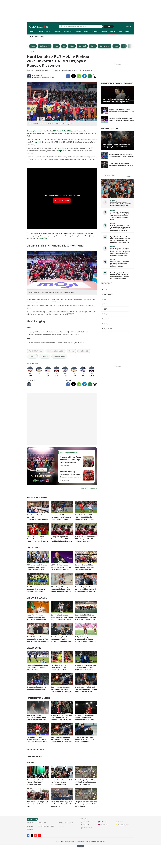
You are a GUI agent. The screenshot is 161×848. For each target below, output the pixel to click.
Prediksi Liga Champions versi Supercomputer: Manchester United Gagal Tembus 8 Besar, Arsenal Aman (84, 717)
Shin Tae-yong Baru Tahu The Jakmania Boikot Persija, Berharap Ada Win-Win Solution (61, 639)
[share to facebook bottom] (68, 384)
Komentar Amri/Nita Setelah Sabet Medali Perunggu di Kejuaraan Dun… (121, 119)
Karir (61, 826)
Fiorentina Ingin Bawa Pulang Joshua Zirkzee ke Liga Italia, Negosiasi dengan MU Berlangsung (37, 739)
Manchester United (38, 698)
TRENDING (106, 283)
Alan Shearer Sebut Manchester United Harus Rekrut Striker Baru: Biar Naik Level (36, 717)
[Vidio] (35, 835)
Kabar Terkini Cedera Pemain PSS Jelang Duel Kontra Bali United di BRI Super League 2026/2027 (36, 617)
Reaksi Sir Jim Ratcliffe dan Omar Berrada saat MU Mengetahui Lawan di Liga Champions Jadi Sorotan (61, 717)
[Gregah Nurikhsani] (29, 76)
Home (32, 32)
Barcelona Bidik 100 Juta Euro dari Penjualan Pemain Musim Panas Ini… (121, 155)
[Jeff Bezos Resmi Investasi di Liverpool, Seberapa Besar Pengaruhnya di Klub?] (117, 140)
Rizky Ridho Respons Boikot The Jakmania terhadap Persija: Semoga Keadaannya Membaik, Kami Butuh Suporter (86, 639)
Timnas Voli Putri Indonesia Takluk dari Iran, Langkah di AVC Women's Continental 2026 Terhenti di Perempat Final (119, 215)
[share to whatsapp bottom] (79, 384)
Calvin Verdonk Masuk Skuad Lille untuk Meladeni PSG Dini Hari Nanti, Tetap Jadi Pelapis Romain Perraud (38, 539)
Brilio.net (86, 825)
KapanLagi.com (123, 825)
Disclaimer (42, 823)
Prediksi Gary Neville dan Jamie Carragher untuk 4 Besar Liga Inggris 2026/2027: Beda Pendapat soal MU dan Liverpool (85, 739)
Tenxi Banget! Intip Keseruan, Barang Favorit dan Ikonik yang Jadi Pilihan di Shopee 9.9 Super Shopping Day (120, 275)
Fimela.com (104, 825)
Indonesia (57, 32)
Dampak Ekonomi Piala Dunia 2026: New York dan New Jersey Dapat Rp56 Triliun (85, 567)
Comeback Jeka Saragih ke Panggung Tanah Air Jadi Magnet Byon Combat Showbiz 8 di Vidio (119, 264)
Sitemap (30, 829)
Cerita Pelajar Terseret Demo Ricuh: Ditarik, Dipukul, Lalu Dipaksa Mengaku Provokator (86, 782)
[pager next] (133, 46)
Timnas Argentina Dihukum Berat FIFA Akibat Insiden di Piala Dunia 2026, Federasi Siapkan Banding (85, 589)
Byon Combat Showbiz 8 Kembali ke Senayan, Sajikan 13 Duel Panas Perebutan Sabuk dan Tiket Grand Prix (120, 239)
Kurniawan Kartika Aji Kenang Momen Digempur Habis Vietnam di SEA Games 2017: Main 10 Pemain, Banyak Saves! (62, 517)
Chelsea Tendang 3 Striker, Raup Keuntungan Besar (37, 688)
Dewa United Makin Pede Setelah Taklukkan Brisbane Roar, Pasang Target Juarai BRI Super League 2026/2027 (86, 617)
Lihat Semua (127, 176)
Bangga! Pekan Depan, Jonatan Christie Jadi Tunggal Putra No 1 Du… (121, 110)
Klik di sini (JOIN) (41, 238)
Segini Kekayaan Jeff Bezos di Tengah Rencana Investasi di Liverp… (121, 164)
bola (38, 26)
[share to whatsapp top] (79, 76)
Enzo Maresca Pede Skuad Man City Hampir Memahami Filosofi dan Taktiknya (86, 689)
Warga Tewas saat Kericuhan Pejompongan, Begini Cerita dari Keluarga (86, 804)
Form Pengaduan (66, 823)
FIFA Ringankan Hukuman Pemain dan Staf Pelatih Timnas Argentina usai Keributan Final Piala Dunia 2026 (37, 567)
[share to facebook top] (68, 76)
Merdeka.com (87, 828)
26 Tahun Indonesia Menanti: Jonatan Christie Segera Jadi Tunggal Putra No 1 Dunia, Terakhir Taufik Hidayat (116, 100)
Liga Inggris (34, 648)
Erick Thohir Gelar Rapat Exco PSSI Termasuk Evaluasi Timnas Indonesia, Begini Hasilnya (37, 517)
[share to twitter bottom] (73, 384)
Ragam (112, 32)
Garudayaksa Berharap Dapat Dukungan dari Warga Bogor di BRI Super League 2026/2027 (62, 617)
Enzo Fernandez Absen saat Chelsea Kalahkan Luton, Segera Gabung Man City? (85, 667)
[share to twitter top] (73, 76)
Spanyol (95, 32)
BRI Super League (44, 32)
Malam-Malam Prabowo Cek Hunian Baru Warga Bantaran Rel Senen (61, 782)
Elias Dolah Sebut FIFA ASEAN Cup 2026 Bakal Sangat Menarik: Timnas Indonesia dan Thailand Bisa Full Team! (85, 517)
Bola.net (120, 822)
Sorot (30, 763)
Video (120, 32)
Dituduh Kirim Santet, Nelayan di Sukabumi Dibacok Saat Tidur (35, 782)
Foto (127, 32)
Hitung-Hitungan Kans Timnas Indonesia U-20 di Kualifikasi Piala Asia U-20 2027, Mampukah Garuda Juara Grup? (61, 539)
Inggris (78, 32)
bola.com (71, 841)
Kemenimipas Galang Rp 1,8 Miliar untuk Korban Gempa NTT (37, 804)
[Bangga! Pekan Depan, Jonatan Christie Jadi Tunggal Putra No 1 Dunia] (104, 110)
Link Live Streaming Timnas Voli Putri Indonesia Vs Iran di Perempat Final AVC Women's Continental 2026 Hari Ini (120, 228)
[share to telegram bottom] (84, 384)
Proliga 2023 (36, 142)
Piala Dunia (68, 32)
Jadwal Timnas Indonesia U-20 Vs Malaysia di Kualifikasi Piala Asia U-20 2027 (85, 539)
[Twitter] (32, 835)
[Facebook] (28, 835)
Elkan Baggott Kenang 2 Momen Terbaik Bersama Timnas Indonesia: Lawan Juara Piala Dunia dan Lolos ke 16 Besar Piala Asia (61, 589)
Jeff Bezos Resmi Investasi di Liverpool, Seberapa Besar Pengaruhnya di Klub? (116, 146)
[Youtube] (39, 835)
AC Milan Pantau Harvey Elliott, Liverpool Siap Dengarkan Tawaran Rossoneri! (60, 667)
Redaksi (30, 826)
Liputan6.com (87, 822)
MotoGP (104, 32)
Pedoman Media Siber (46, 826)
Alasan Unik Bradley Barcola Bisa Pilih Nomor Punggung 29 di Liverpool (37, 667)
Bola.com (30, 131)
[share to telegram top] (84, 76)
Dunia (86, 32)
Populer (109, 175)
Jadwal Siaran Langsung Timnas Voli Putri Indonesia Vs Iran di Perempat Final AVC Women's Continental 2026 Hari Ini (120, 203)
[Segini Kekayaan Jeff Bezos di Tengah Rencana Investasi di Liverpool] (104, 164)
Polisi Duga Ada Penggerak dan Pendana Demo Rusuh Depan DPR (61, 804)
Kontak (30, 823)
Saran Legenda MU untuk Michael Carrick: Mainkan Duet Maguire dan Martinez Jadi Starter (61, 689)
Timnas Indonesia (37, 498)
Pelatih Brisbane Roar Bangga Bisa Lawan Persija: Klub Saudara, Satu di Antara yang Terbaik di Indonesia (37, 639)
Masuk (128, 26)
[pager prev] (27, 46)
